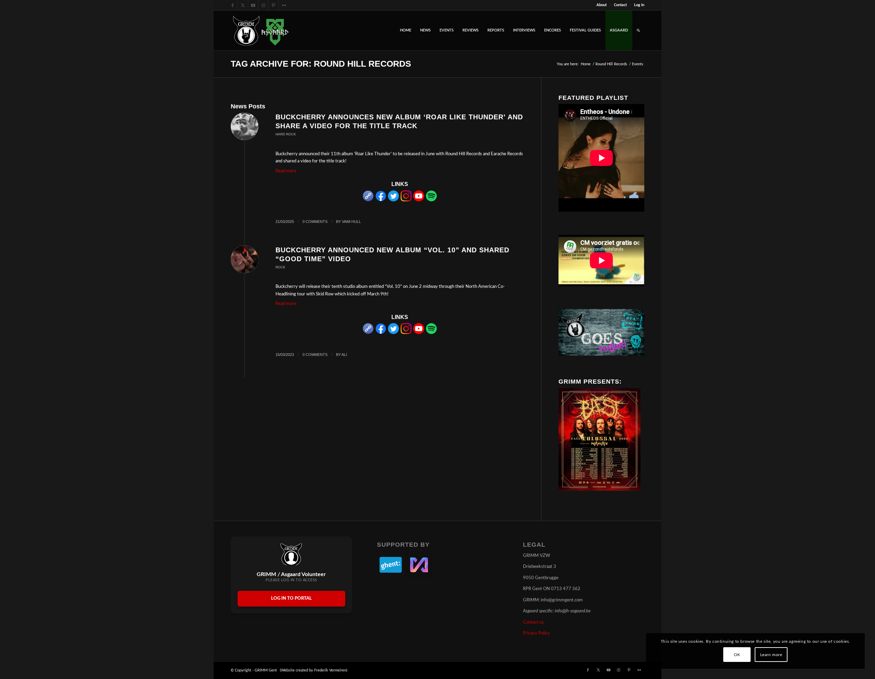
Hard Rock (285, 134)
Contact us (533, 622)
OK (737, 655)
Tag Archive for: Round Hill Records (321, 63)
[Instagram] (406, 200)
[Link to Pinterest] (274, 5)
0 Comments (314, 221)
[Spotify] (431, 200)
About (601, 5)
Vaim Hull (351, 221)
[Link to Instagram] (263, 5)
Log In (639, 5)
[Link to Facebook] (233, 5)
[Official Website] (368, 200)
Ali (344, 354)
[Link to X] (243, 5)
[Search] (638, 30)
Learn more (771, 655)
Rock (280, 267)
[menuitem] (601, 5)
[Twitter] (393, 200)
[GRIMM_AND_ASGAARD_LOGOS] (261, 30)
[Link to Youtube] (253, 5)
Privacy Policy (536, 633)
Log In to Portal (291, 598)
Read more (285, 171)
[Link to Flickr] (284, 5)
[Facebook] (380, 200)
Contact (620, 5)
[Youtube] (418, 200)
